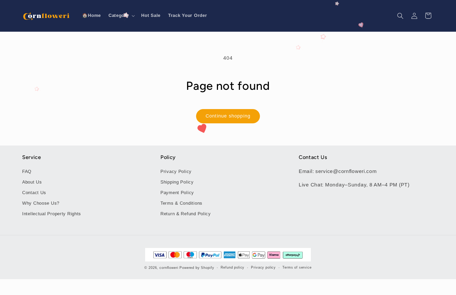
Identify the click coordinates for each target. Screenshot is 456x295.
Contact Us (34, 192)
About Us (32, 182)
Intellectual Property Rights (51, 213)
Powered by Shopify (196, 268)
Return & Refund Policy (185, 213)
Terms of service (296, 267)
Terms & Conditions (181, 203)
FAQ (26, 171)
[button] (120, 15)
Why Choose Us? (40, 203)
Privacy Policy (176, 171)
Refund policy (232, 267)
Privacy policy (263, 267)
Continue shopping (228, 116)
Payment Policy (177, 192)
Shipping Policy (177, 182)
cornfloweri (168, 268)
